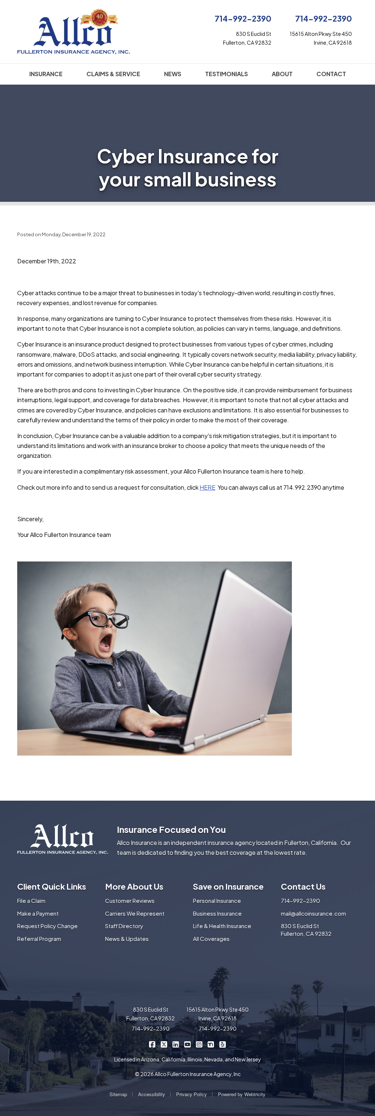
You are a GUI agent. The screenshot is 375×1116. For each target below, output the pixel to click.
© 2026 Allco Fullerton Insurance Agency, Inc (188, 1074)
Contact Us (303, 886)
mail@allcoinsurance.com (313, 913)
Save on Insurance (228, 886)
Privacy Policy (191, 1094)
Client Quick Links (51, 886)
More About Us (134, 886)
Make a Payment (38, 913)
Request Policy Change (47, 925)
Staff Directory (124, 925)
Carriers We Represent (134, 913)
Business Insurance (217, 913)
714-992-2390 (243, 18)
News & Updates (127, 938)
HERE (207, 487)
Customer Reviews (130, 900)
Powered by (242, 1094)
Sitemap (118, 1094)
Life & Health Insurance (222, 925)
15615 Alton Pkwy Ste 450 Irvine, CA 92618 (217, 1014)
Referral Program (39, 938)
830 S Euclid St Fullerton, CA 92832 (306, 929)
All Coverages (211, 938)
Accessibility (151, 1094)
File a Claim (31, 900)
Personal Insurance (217, 900)
